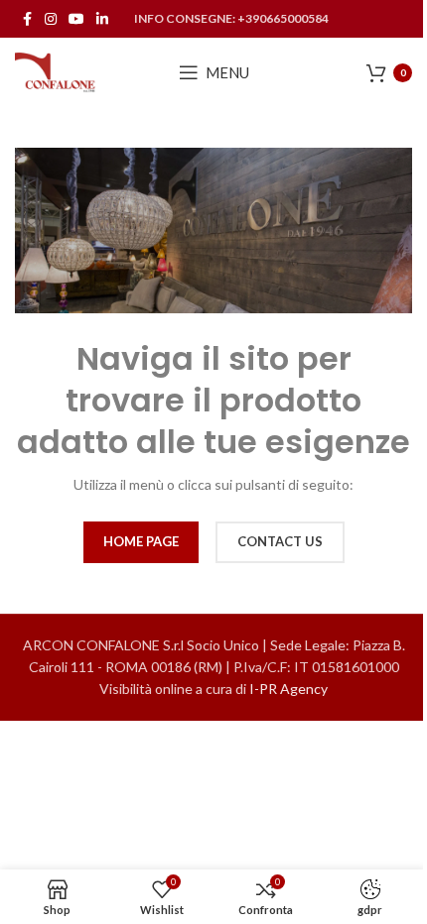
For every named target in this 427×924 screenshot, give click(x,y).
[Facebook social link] (27, 19)
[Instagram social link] (51, 19)
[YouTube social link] (76, 19)
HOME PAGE (141, 541)
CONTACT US (280, 541)
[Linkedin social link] (102, 19)
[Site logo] (55, 70)
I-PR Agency (288, 688)
